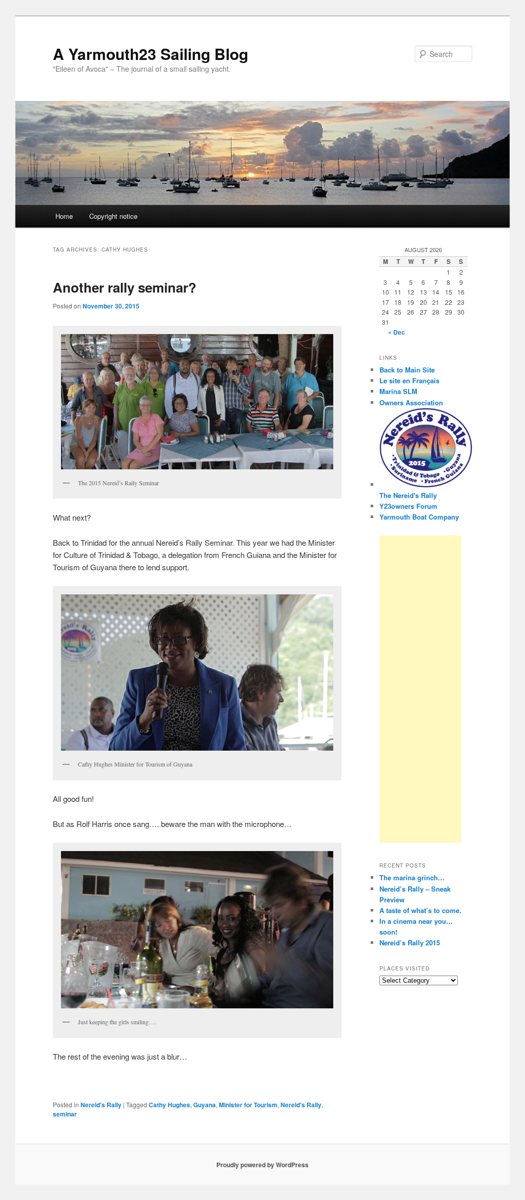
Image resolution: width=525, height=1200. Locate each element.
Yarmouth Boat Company (419, 517)
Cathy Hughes (169, 1104)
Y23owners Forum (408, 506)
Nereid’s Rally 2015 (409, 942)
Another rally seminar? (124, 287)
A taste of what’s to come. (420, 910)
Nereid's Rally (101, 1104)
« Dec (396, 332)
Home (64, 216)
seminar (65, 1114)
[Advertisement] (420, 689)
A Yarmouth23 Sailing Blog (150, 54)
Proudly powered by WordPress (262, 1164)
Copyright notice (113, 216)
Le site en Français (409, 380)
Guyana (204, 1104)
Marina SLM (398, 391)
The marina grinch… (412, 877)
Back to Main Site (407, 370)
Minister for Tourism (248, 1104)
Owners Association (411, 402)
